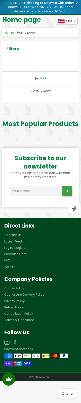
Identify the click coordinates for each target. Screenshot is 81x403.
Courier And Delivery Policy (24, 294)
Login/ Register (15, 248)
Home (9, 32)
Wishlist (10, 267)
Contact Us (12, 235)
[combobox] (67, 21)
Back (43, 78)
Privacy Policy (14, 301)
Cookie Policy (14, 288)
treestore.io (45, 377)
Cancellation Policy (18, 313)
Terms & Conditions (19, 320)
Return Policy (14, 307)
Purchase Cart (15, 254)
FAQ (7, 260)
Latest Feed (13, 241)
